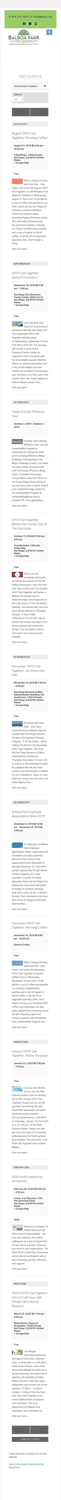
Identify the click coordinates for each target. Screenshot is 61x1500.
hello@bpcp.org (43, 16)
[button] (49, 32)
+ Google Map (21, 162)
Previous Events (18, 112)
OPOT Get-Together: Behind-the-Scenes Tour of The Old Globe (29, 524)
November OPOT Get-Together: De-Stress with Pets (28, 670)
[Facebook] (24, 23)
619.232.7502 (20, 16)
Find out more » (20, 249)
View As (18, 95)
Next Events (42, 112)
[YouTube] (36, 23)
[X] (30, 23)
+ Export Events (30, 1439)
